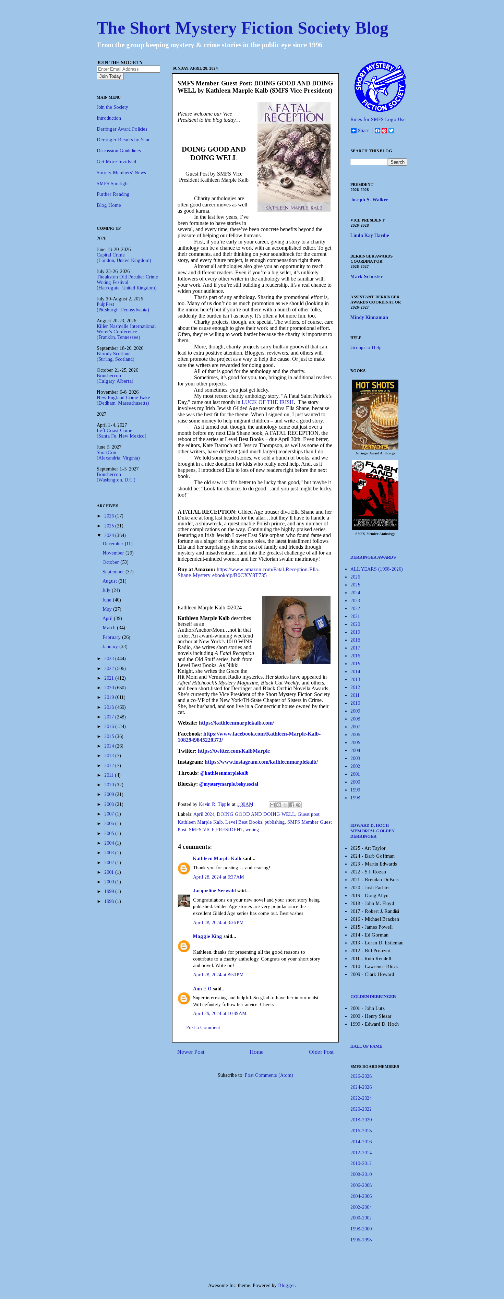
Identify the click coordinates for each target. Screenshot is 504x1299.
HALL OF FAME (366, 1046)
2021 (109, 678)
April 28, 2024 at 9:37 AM (218, 877)
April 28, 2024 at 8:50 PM (218, 974)
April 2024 (203, 814)
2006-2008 (361, 1185)
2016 (109, 726)
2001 (109, 872)
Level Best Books (243, 822)
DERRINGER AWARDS (373, 557)
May (108, 609)
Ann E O (202, 988)
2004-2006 (361, 1196)
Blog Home (109, 205)
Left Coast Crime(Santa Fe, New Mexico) (121, 433)
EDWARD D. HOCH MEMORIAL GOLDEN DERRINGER (372, 831)
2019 (109, 697)
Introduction (109, 118)
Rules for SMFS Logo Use (378, 119)
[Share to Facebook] (291, 804)
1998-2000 (361, 1228)
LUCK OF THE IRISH (268, 402)
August (110, 581)
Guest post (309, 814)
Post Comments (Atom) (269, 1075)
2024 (109, 535)
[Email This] (272, 804)
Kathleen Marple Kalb (200, 822)
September (114, 571)
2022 (109, 668)
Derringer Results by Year (123, 139)
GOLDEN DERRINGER (373, 996)
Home (257, 1052)
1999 (109, 891)
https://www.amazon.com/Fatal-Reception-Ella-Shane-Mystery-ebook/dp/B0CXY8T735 (249, 572)
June (108, 600)
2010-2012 (361, 1163)
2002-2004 (361, 1207)
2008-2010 (361, 1174)
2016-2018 (361, 1130)
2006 (109, 823)
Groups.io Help (366, 347)
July (107, 590)
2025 (109, 525)
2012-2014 (361, 1152)
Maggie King (207, 936)
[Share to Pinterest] (298, 804)
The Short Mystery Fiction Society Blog (242, 27)
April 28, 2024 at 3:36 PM (218, 922)
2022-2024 (361, 1098)
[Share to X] (285, 804)
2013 (109, 755)
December (114, 543)
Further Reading (113, 194)
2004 (109, 843)
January (111, 646)
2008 (109, 804)
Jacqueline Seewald (214, 890)
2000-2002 (361, 1217)
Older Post (321, 1052)
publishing (275, 822)
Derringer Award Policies (122, 129)
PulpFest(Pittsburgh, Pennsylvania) (123, 307)
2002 (109, 862)
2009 (109, 794)
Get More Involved (116, 161)
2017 (109, 716)
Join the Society (112, 107)
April (108, 618)
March (110, 627)
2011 (109, 775)
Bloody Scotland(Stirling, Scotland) (115, 356)
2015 (109, 736)
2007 (109, 814)
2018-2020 (361, 1119)
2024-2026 (361, 1087)
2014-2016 (361, 1141)
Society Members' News (121, 172)
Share (364, 130)
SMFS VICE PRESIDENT (216, 829)
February (112, 637)
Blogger (286, 1285)
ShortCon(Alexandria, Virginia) (118, 455)
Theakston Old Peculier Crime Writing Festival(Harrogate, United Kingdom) (127, 282)
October (111, 562)
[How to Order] (375, 448)
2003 (109, 852)
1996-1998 (361, 1239)
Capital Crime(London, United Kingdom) (124, 257)
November (114, 553)
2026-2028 (361, 1076)
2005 (109, 833)
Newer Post (190, 1052)
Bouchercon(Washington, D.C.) (116, 477)
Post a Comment (203, 1027)
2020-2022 (361, 1109)
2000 (109, 881)
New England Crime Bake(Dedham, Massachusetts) (123, 400)
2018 (109, 707)
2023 (109, 658)
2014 (109, 746)
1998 (109, 901)
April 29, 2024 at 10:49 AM (220, 1013)
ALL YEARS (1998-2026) (376, 569)
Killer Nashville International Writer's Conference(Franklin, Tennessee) (126, 332)
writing (252, 829)
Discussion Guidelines (119, 150)
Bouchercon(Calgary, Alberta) (115, 378)
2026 (109, 516)
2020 (109, 687)
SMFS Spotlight (113, 183)
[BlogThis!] (278, 804)
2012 (109, 765)
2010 (109, 784)
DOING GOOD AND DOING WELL (256, 814)
